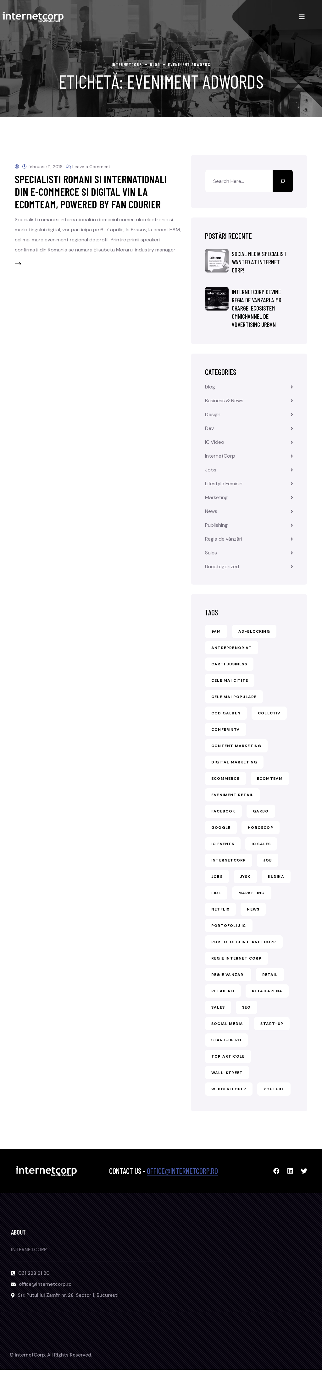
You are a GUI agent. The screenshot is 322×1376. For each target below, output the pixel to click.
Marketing (216, 497)
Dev (209, 428)
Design (212, 414)
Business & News (224, 400)
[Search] (283, 181)
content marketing (236, 745)
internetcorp (228, 860)
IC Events (222, 843)
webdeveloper (228, 1089)
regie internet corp (236, 958)
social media (227, 1023)
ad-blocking (254, 631)
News (211, 511)
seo (246, 1007)
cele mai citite (229, 680)
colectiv (269, 713)
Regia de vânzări (223, 539)
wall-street (227, 1072)
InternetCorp (220, 456)
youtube (274, 1089)
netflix (220, 909)
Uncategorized (222, 566)
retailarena (267, 990)
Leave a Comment (91, 166)
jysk (245, 876)
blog (210, 386)
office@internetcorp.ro (182, 1170)
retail (270, 974)
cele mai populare (234, 696)
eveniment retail (232, 794)
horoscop (260, 827)
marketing (251, 892)
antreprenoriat (231, 647)
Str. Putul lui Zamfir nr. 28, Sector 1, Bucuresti (68, 1295)
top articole (228, 1056)
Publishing (216, 525)
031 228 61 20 (34, 1273)
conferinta (225, 729)
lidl (216, 892)
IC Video (214, 442)
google (220, 827)
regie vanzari (228, 974)
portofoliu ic (228, 925)
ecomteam (270, 778)
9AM (216, 631)
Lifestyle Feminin (223, 483)
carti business (229, 664)
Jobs (210, 469)
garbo (261, 811)
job (267, 860)
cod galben (226, 713)
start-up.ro (226, 1040)
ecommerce (225, 778)
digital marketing (234, 762)
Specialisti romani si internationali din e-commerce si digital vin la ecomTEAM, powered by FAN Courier (91, 192)
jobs (217, 876)
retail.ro (223, 990)
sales (218, 1007)
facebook (223, 811)
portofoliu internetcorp (243, 941)
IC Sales (261, 843)
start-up (271, 1023)
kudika (276, 876)
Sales (211, 552)
